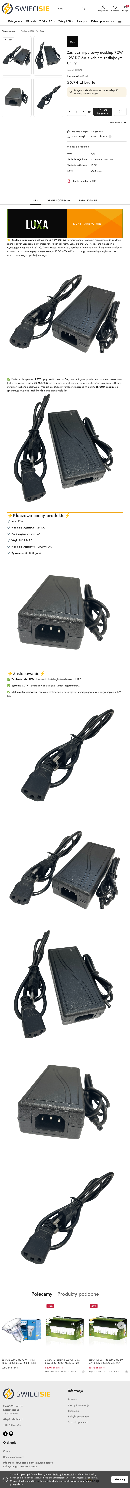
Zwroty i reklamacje (78, 1405)
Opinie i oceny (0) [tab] (59, 200)
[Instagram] (11, 1433)
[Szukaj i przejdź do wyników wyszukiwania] (83, 8)
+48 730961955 (12, 1425)
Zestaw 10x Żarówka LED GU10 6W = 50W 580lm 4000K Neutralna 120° (63, 1361)
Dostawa (72, 1399)
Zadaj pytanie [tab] (88, 200)
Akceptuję (119, 1479)
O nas (6, 1451)
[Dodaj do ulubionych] (120, 112)
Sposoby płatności (78, 1422)
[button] (15, 21)
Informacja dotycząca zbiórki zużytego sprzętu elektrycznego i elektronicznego (28, 1464)
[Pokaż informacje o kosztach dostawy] (110, 136)
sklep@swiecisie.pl (13, 1419)
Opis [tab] (36, 200)
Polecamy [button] (41, 1294)
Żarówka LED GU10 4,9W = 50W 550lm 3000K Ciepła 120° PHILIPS (19, 1361)
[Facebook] (5, 1433)
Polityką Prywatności (63, 1474)
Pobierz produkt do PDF (84, 181)
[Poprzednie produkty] (9, 1325)
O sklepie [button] (9, 1442)
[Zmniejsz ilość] (69, 112)
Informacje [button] (75, 1391)
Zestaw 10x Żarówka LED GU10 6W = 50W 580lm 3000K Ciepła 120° (107, 1361)
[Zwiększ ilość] (83, 112)
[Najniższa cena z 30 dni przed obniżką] (83, 1371)
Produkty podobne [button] (78, 1294)
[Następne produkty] (121, 1325)
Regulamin (73, 1411)
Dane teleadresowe (13, 1457)
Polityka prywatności (79, 1416)
